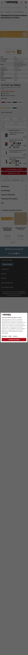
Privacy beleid (5, 333)
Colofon (9, 336)
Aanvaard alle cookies (14, 339)
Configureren (15, 336)
